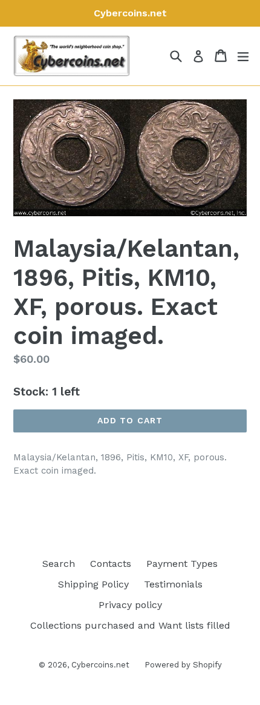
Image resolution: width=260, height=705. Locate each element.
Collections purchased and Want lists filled (130, 625)
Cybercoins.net (100, 664)
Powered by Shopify (183, 664)
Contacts (110, 563)
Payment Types (182, 563)
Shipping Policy (93, 584)
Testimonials (173, 584)
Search (58, 563)
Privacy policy (130, 605)
